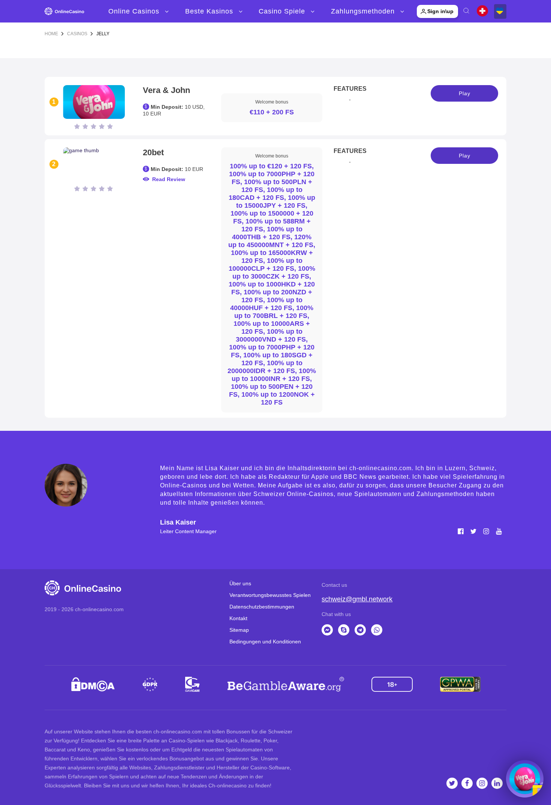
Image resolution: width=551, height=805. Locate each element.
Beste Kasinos (209, 11)
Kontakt (238, 618)
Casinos (77, 33)
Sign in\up (440, 11)
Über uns (240, 583)
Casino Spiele (282, 11)
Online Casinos (133, 11)
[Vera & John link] (93, 101)
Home (51, 33)
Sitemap (239, 630)
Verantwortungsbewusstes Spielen (270, 595)
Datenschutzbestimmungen (261, 607)
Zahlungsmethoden (363, 11)
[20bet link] (93, 164)
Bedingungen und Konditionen (265, 642)
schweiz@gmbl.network (357, 599)
